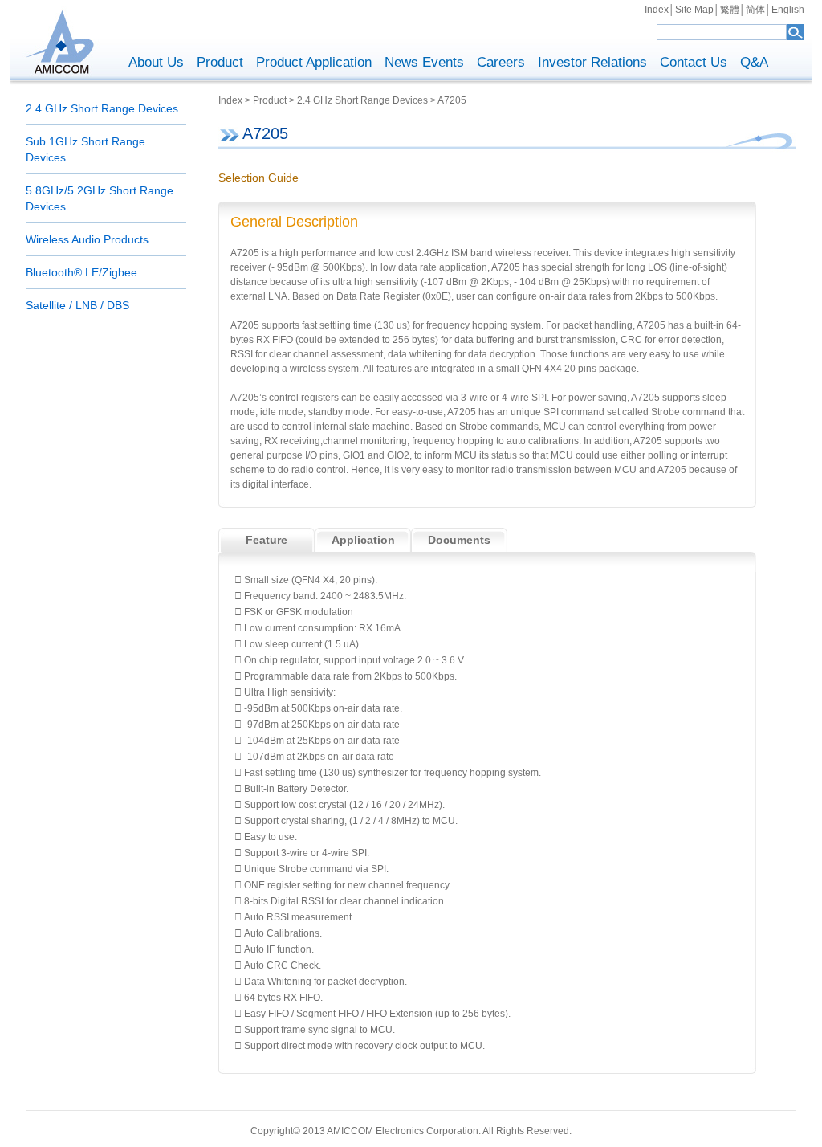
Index (657, 9)
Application (363, 539)
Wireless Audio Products (87, 239)
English (787, 9)
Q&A (754, 62)
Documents (459, 539)
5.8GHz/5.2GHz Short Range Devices (99, 198)
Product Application (314, 62)
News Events (424, 62)
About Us (156, 62)
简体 (755, 9)
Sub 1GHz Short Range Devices (85, 149)
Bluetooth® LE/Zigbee (81, 272)
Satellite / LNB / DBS (77, 305)
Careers (501, 62)
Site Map (694, 9)
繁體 (729, 9)
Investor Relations (592, 62)
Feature (266, 539)
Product (220, 62)
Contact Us (693, 62)
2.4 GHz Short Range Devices (102, 108)
